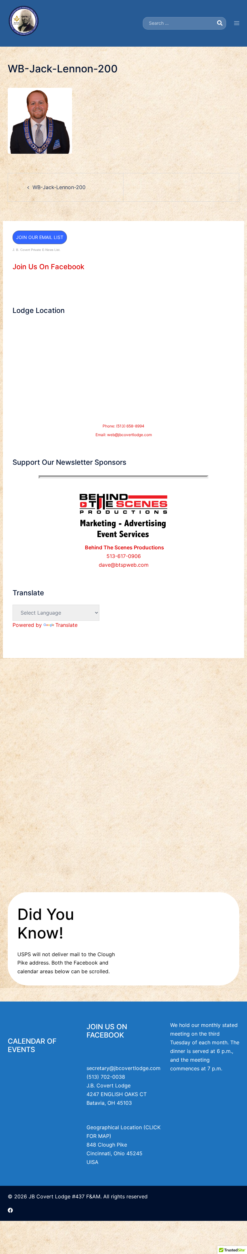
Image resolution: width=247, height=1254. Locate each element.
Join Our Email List (39, 237)
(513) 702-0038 (106, 1077)
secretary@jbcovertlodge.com (123, 1068)
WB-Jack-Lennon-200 (59, 187)
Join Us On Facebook (48, 266)
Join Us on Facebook (107, 1030)
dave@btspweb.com (124, 565)
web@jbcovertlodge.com (129, 434)
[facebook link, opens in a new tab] (10, 1210)
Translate (66, 625)
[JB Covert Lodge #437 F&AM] (24, 23)
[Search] (220, 23)
